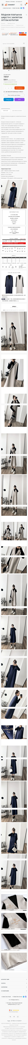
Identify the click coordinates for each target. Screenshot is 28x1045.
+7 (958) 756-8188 (16, 8)
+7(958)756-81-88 (17, 996)
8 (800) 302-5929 (7, 8)
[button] (9, 70)
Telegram (21, 8)
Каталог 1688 (5, 979)
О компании (5, 991)
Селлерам (4, 987)
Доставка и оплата (17, 110)
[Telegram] (9, 99)
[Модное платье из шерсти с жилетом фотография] (14, 58)
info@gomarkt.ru (14, 999)
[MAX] (19, 99)
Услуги (3, 983)
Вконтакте (10, 1016)
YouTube (17, 1016)
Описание (5, 110)
